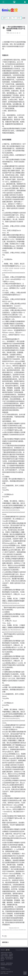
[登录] (25, 1)
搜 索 (23, 18)
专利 (7, 33)
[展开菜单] (3, 1)
